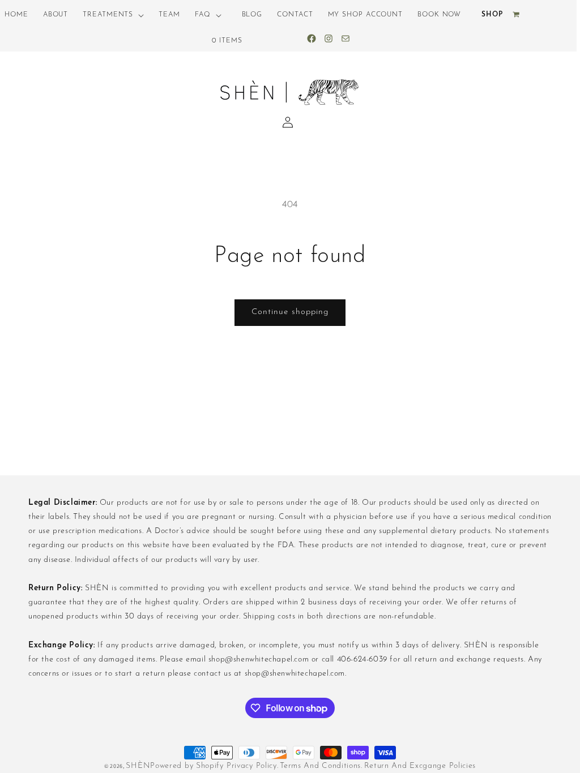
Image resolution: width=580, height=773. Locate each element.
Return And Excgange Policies (420, 766)
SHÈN (138, 766)
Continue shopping (290, 312)
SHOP (492, 14)
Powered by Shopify (187, 766)
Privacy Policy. (253, 766)
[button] (113, 15)
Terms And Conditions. (321, 766)
